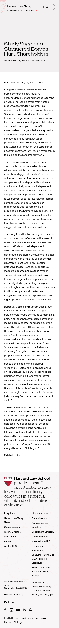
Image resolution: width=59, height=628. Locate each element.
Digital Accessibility (41, 586)
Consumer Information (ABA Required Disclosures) (43, 558)
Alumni (7, 541)
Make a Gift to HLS (41, 541)
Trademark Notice (41, 590)
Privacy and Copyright (43, 594)
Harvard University (13, 594)
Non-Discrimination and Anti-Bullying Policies (41, 571)
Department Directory (43, 531)
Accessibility (38, 582)
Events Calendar (40, 518)
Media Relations (40, 536)
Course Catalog (12, 526)
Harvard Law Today (19, 6)
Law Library (10, 536)
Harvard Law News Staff (33, 60)
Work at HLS (10, 546)
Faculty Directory (12, 531)
